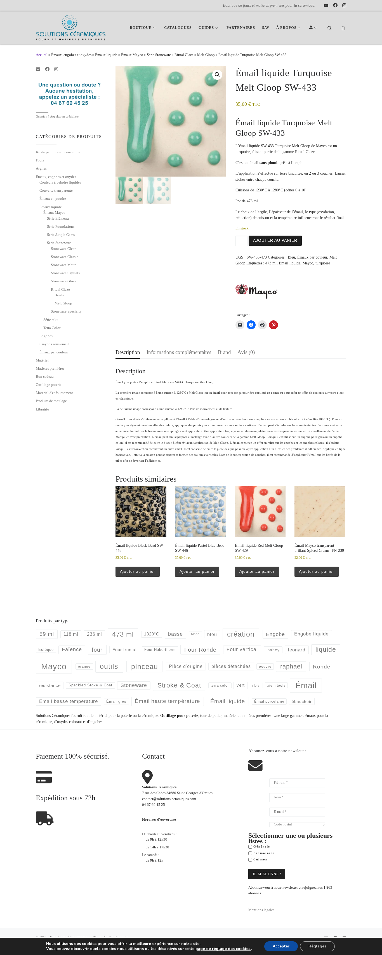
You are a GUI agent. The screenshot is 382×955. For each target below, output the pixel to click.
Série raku (50, 320)
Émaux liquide (106, 55)
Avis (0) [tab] (246, 352)
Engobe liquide (311, 634)
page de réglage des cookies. (223, 948)
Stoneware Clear (63, 249)
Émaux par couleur (312, 257)
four (97, 650)
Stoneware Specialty (66, 311)
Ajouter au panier (275, 240)
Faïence (72, 649)
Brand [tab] (224, 352)
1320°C (151, 634)
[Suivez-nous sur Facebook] (335, 6)
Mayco (308, 263)
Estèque (46, 649)
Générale (261, 846)
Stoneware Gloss (63, 281)
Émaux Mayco (132, 55)
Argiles (41, 168)
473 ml (271, 263)
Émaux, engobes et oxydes (71, 55)
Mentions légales (261, 910)
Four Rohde (200, 650)
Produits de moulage (51, 401)
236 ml (94, 634)
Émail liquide (289, 263)
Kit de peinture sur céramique (58, 152)
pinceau (144, 666)
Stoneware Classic (64, 257)
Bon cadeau (45, 376)
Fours (40, 160)
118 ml (70, 634)
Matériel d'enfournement (54, 393)
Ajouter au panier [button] (137, 571)
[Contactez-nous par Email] (326, 6)
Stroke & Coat (179, 685)
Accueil (42, 55)
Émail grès (116, 701)
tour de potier (210, 715)
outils (109, 666)
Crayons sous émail (54, 344)
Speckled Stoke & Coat (90, 685)
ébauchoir (302, 701)
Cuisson (260, 859)
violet (256, 685)
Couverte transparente (56, 190)
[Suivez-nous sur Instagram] (344, 6)
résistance (50, 685)
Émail (306, 685)
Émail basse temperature (68, 701)
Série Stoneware (159, 55)
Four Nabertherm (160, 649)
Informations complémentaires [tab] (179, 352)
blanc (195, 634)
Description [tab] (127, 352)
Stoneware (134, 685)
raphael (291, 666)
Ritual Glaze (184, 55)
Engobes (46, 336)
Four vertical (242, 649)
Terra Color (51, 328)
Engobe (275, 634)
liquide (325, 649)
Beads (59, 295)
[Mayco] (256, 291)
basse (175, 634)
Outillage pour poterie (179, 715)
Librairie (42, 409)
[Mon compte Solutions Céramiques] (313, 28)
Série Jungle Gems (61, 235)
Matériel (42, 360)
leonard (296, 650)
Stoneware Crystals (65, 273)
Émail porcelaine (269, 701)
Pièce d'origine (186, 666)
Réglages (317, 946)
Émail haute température (167, 701)
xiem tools (276, 685)
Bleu (291, 257)
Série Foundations (60, 226)
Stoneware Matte (63, 265)
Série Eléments (58, 218)
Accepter (281, 946)
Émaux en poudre (52, 198)
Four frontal (124, 649)
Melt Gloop (206, 55)
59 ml (46, 634)
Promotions (263, 853)
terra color (220, 685)
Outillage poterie (49, 385)
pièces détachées (231, 666)
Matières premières (50, 368)
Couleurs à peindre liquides (60, 182)
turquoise (322, 263)
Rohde (322, 667)
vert (241, 685)
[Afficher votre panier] (343, 28)
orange (84, 666)
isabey (273, 649)
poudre (265, 666)
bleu (212, 634)
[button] (217, 75)
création (240, 634)
